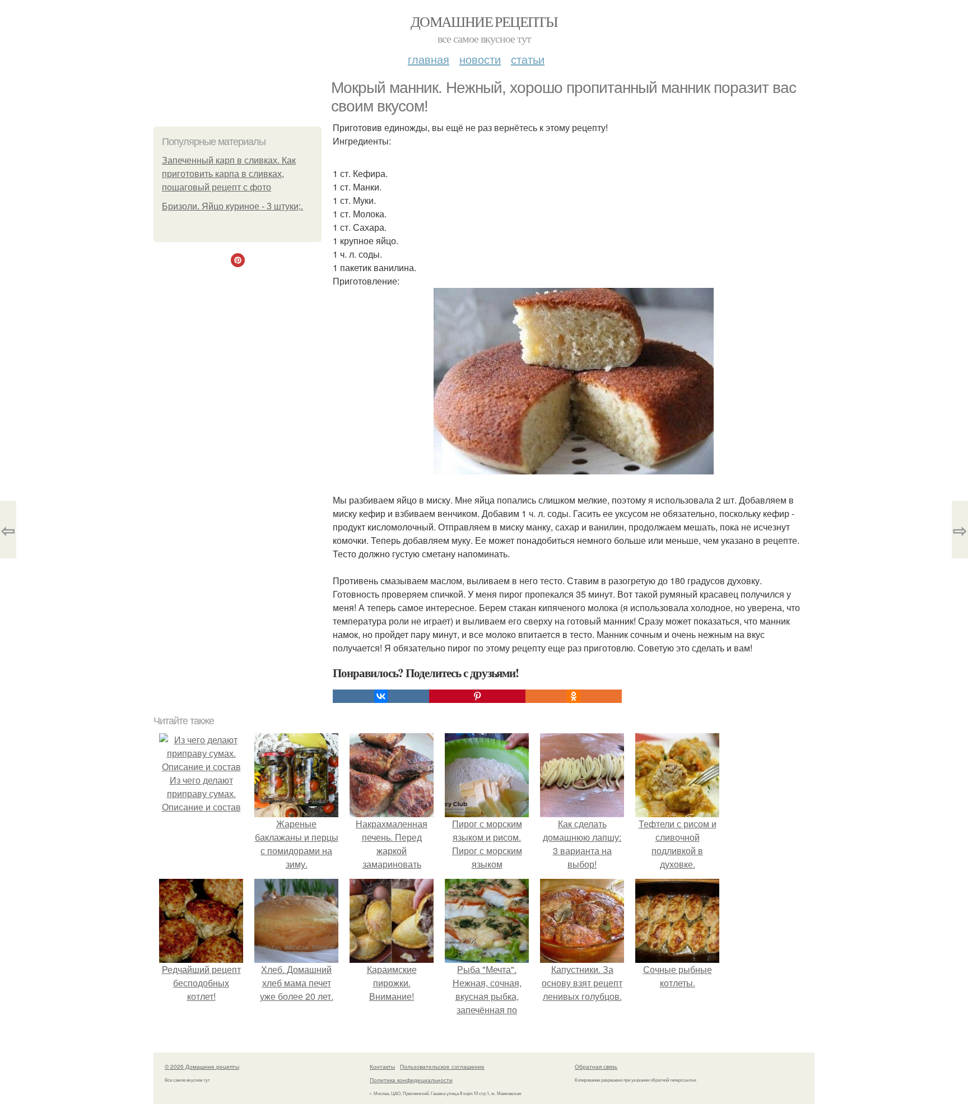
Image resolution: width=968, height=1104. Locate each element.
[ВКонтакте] (381, 696)
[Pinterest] (477, 696)
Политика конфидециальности (411, 1080)
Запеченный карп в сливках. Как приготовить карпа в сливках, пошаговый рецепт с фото (229, 174)
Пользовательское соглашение (442, 1066)
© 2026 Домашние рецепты (202, 1066)
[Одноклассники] (573, 696)
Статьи (527, 59)
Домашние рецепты (484, 21)
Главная (428, 59)
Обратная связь (596, 1066)
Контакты (382, 1066)
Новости (480, 59)
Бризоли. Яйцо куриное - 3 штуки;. (232, 206)
